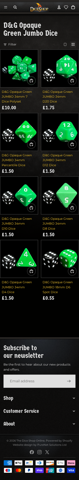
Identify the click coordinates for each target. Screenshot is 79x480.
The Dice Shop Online (30, 440)
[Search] (15, 7)
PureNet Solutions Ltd (51, 444)
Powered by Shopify (59, 440)
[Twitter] (47, 452)
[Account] (59, 7)
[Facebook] (31, 452)
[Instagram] (39, 452)
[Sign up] (69, 381)
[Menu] (6, 7)
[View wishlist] (66, 7)
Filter (12, 44)
